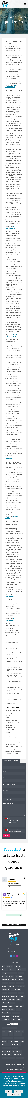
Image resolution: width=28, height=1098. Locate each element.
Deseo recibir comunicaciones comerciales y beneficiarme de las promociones (14, 822)
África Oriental (19, 1031)
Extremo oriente (13, 1041)
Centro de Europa (7, 1038)
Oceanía (14, 1048)
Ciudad (11, 976)
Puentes (4, 1009)
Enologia (4, 983)
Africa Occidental (7, 1031)
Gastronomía (6, 989)
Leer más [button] (23, 907)
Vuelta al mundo (16, 1019)
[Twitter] (11, 956)
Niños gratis (11, 999)
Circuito (4, 976)
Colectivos (19, 976)
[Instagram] (17, 956)
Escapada (12, 983)
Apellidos (5, 771)
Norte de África (16, 1044)
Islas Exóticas (6, 1044)
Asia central (17, 1034)
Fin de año (11, 986)
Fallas (4, 986)
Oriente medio (6, 1051)
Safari (18, 1009)
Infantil (4, 993)
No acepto (18, 1091)
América (4, 1034)
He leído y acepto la (15, 830)
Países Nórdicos (6, 1054)
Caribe (21, 973)
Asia (10, 1034)
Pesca (16, 1006)
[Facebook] (14, 956)
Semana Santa (6, 1012)
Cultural (20, 979)
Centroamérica (18, 1038)
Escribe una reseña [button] (14, 887)
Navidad (22, 996)
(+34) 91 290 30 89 (14, 944)
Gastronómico (16, 989)
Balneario (5, 969)
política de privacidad (15, 831)
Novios (19, 999)
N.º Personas (6, 790)
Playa (21, 1006)
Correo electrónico (8, 777)
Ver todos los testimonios (14, 925)
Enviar (6, 835)
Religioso (11, 1009)
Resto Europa (17, 1054)
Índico (22, 1041)
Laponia (21, 993)
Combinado (5, 979)
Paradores (11, 1002)
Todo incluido (16, 1016)
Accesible (9, 966)
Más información (14, 1094)
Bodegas (4, 973)
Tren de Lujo (5, 1019)
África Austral (12, 1028)
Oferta (4, 1002)
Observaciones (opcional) (10, 803)
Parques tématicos (7, 1006)
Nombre (5, 765)
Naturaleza (14, 996)
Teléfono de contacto (9, 784)
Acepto (8, 1091)
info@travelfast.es (15, 951)
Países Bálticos (17, 1051)
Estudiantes (20, 983)
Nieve (4, 999)
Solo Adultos (5, 1016)
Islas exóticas (12, 993)
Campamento (13, 973)
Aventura (17, 966)
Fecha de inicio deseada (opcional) (12, 797)
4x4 (3, 966)
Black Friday (21, 969)
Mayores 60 (5, 996)
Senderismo (16, 1012)
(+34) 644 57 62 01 (14, 948)
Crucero (13, 979)
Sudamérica (20, 1058)
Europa (4, 1041)
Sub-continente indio (8, 1058)
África (4, 1028)
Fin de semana (20, 986)
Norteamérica (6, 1048)
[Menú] (25, 4)
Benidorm (13, 969)
